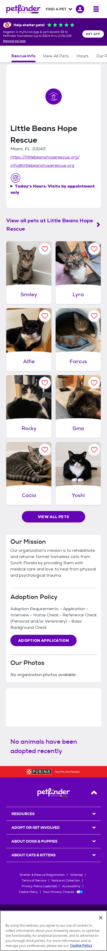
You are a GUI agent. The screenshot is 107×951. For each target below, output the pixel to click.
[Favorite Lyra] (94, 249)
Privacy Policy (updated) (39, 886)
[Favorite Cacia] (44, 449)
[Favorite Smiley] (44, 249)
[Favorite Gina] (94, 382)
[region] (53, 931)
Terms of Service (34, 880)
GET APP (93, 34)
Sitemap (76, 875)
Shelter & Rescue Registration (42, 875)
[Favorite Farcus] (94, 315)
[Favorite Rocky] (44, 382)
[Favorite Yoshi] (94, 449)
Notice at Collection (65, 880)
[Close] (100, 918)
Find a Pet (56, 9)
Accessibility (71, 886)
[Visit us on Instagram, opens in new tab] (15, 178)
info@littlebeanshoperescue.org (42, 165)
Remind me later (14, 41)
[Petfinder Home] (23, 9)
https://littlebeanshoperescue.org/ (45, 157)
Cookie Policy (28, 892)
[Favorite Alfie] (44, 315)
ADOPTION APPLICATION (43, 640)
